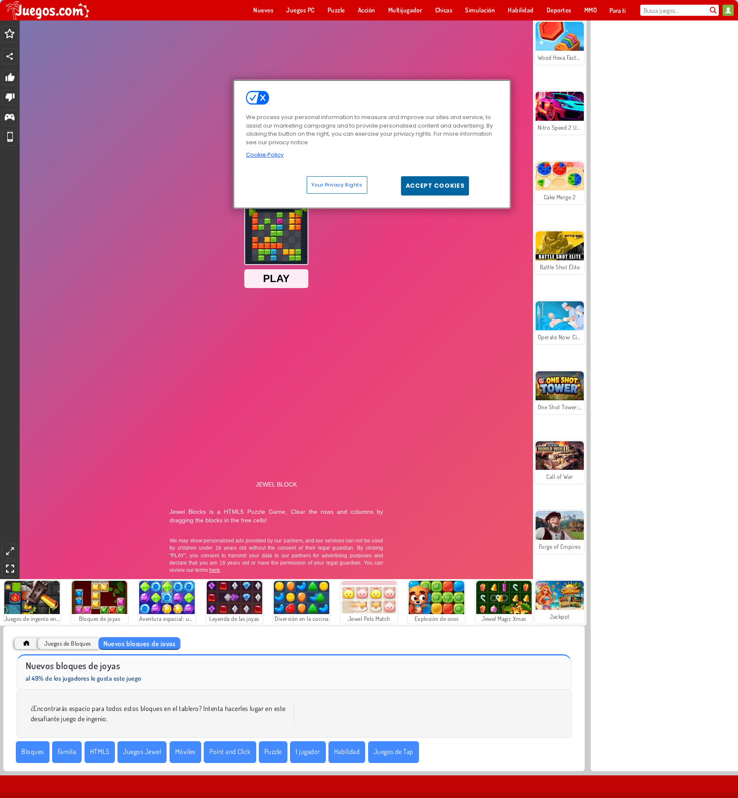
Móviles (185, 751)
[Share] (10, 56)
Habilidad (347, 751)
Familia (67, 751)
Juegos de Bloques (67, 643)
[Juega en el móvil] (10, 138)
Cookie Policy (265, 155)
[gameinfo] (10, 118)
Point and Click (229, 751)
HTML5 (99, 751)
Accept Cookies (435, 185)
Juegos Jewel (142, 751)
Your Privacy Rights (337, 184)
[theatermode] (10, 551)
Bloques (32, 751)
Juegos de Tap (393, 751)
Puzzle (273, 751)
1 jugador (308, 751)
